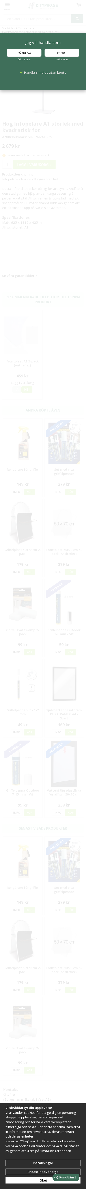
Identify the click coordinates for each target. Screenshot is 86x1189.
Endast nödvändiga (43, 1171)
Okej (43, 1180)
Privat (62, 53)
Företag (24, 53)
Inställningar (43, 1163)
